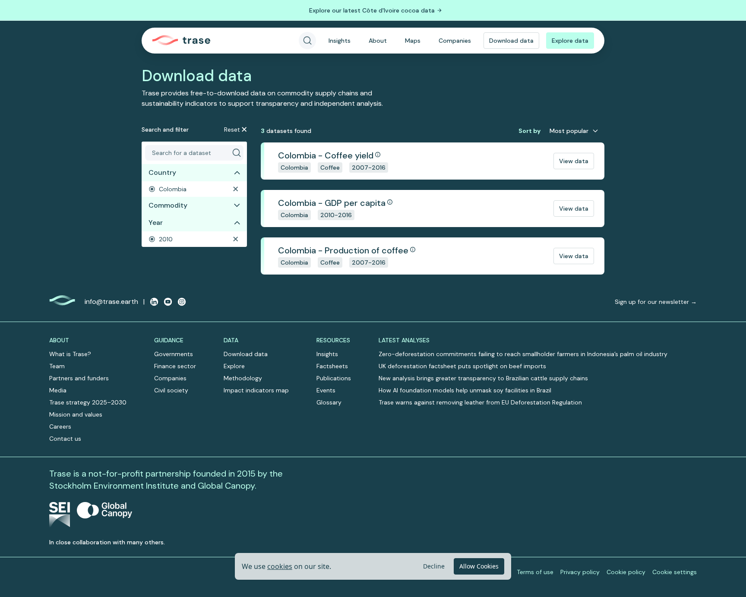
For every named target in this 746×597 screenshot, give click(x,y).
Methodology (243, 378)
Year (156, 222)
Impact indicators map (256, 390)
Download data (511, 40)
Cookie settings (674, 572)
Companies (455, 40)
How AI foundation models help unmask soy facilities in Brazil (465, 390)
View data (573, 161)
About (378, 40)
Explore (234, 366)
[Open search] (307, 40)
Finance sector (175, 366)
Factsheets (332, 366)
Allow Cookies (479, 566)
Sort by (529, 131)
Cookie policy (626, 572)
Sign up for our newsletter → (656, 302)
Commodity (168, 205)
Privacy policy (580, 572)
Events (325, 390)
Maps (412, 40)
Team (57, 366)
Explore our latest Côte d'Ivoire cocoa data (372, 10)
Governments (173, 354)
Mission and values (75, 414)
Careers (60, 426)
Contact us (65, 438)
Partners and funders (79, 378)
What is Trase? (70, 354)
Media (57, 390)
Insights (340, 40)
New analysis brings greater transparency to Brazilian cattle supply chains (483, 378)
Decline (434, 566)
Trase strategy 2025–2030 (87, 402)
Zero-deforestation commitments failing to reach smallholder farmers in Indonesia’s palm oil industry (523, 354)
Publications (333, 378)
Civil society (171, 390)
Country (162, 172)
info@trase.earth (111, 301)
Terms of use (535, 572)
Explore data (570, 40)
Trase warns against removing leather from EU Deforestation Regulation (480, 402)
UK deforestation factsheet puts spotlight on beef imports (462, 366)
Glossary (328, 402)
